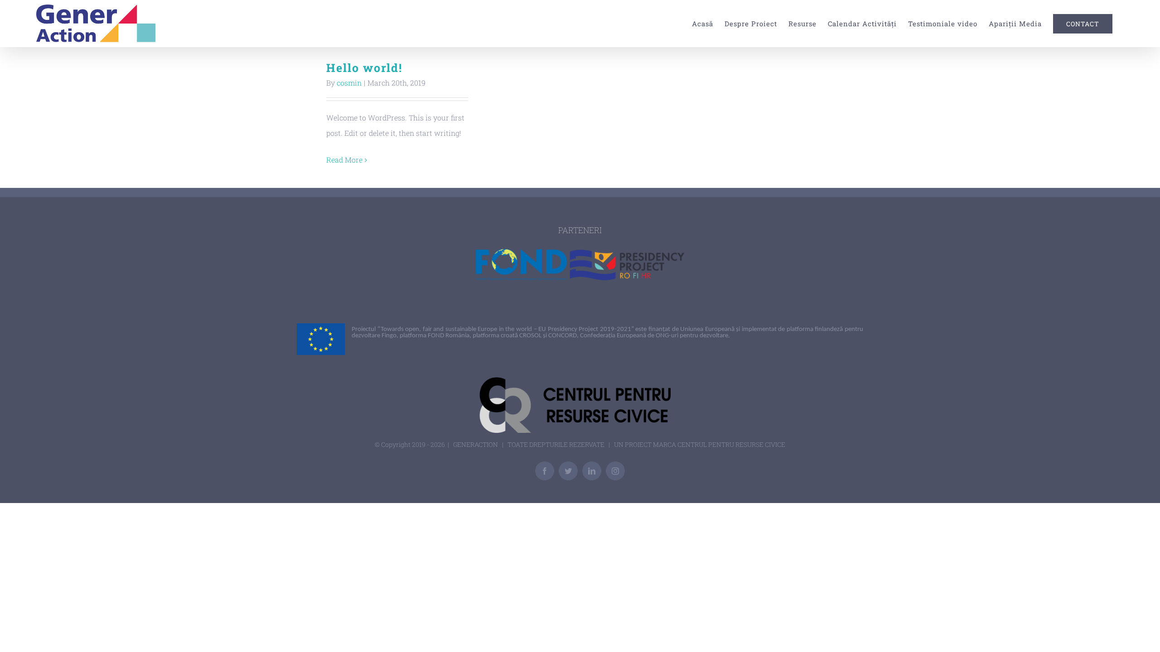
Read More (344, 159)
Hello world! (364, 67)
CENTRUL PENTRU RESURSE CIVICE (731, 444)
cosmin (349, 82)
